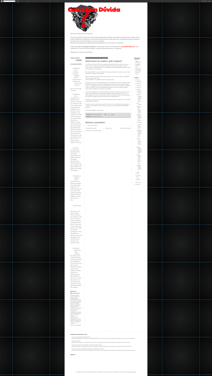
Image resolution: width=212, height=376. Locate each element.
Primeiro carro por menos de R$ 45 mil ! (139, 109)
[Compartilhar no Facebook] (112, 114)
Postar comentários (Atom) (95, 130)
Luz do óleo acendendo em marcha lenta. (81, 337)
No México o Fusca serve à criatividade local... (139, 133)
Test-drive (137, 72)
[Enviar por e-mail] (107, 114)
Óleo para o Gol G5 (76, 341)
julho (138, 83)
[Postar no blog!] (109, 114)
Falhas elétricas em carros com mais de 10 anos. (139, 159)
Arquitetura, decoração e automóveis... (139, 125)
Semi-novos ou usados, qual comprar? (139, 142)
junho (138, 85)
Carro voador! (139, 104)
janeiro (138, 178)
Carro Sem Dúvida (94, 9)
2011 (137, 184)
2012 (137, 182)
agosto (138, 81)
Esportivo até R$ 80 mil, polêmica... (139, 168)
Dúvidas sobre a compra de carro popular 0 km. (139, 150)
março (138, 172)
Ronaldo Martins (76, 293)
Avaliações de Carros (137, 64)
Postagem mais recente (91, 128)
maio (138, 87)
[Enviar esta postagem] (105, 114)
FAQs (93, 116)
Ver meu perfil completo (75, 325)
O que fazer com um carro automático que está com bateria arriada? (87, 345)
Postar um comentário (92, 125)
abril (138, 89)
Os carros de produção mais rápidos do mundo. (139, 98)
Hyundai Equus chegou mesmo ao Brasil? (139, 117)
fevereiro (139, 175)
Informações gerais (98, 116)
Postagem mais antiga (125, 128)
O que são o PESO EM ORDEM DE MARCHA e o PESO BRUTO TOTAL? (88, 349)
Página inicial (108, 128)
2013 (137, 80)
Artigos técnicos (137, 62)
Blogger (134, 372)
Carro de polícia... (139, 92)
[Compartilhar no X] (110, 114)
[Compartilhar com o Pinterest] (114, 114)
